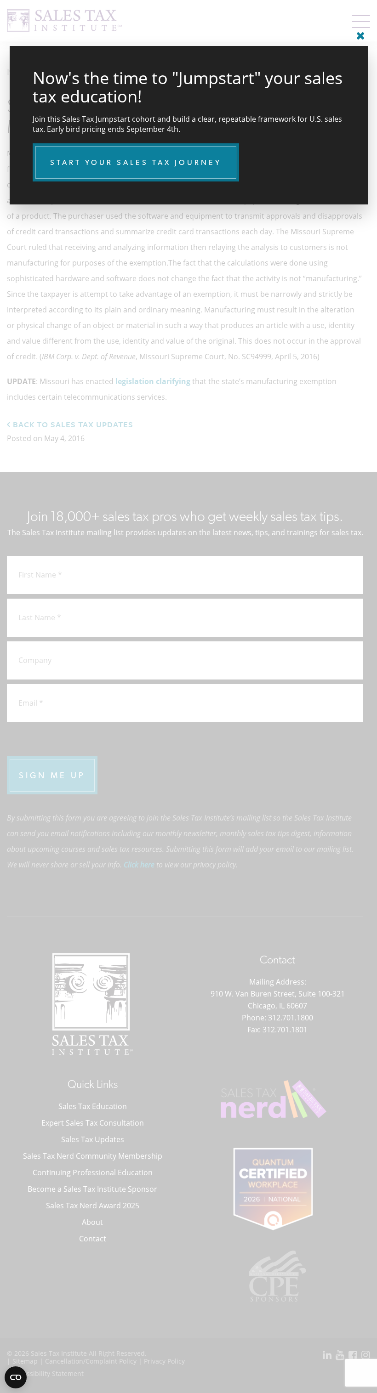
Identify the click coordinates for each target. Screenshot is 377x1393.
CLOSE (358, 32)
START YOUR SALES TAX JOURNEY (136, 162)
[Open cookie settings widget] (16, 1377)
